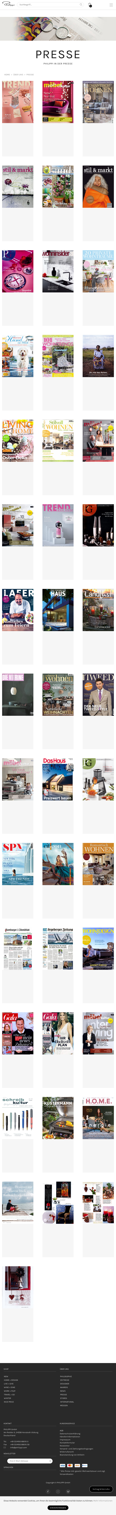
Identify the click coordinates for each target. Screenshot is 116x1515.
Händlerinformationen (70, 1436)
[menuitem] (18, 74)
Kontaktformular (67, 1443)
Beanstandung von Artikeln (72, 1455)
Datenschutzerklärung (70, 1433)
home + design (11, 1380)
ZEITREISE (64, 1380)
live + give (8, 1384)
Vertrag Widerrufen (101, 1489)
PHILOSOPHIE (66, 1376)
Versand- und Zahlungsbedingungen (76, 1449)
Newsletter (65, 1446)
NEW (6, 1376)
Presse (63, 1394)
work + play (9, 1391)
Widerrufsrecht (67, 1452)
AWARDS (64, 1387)
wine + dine (9, 1387)
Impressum (65, 1439)
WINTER (7, 1398)
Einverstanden (58, 1508)
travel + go (9, 1394)
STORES (63, 1398)
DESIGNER (64, 1384)
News (63, 1391)
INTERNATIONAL (67, 1402)
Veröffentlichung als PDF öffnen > (16, 112)
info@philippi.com (18, 1447)
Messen (64, 1405)
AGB (61, 1430)
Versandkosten (66, 1474)
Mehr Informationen (102, 1500)
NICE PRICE (9, 1402)
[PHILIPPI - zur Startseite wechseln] (8, 4)
